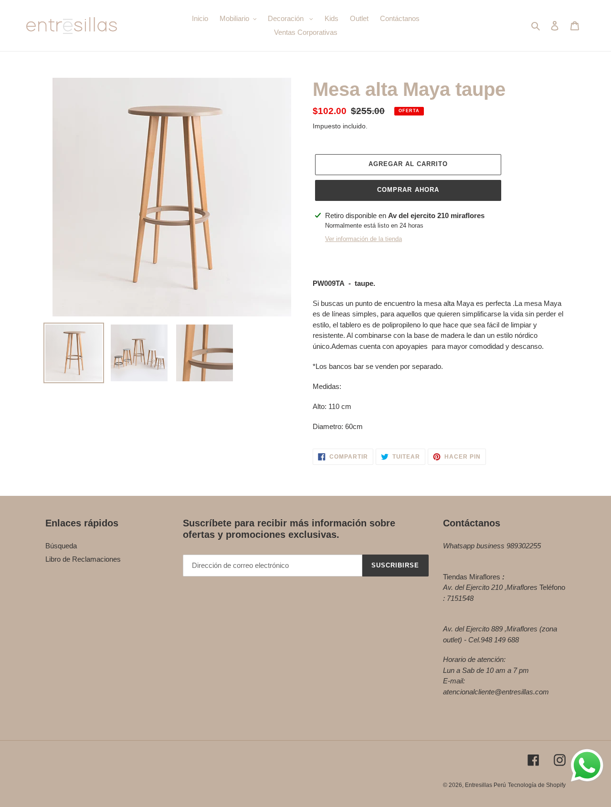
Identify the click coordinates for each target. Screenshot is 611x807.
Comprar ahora (408, 189)
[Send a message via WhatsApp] (587, 765)
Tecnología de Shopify (537, 785)
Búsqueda (61, 546)
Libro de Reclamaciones (83, 559)
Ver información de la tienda (363, 238)
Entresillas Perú (485, 785)
